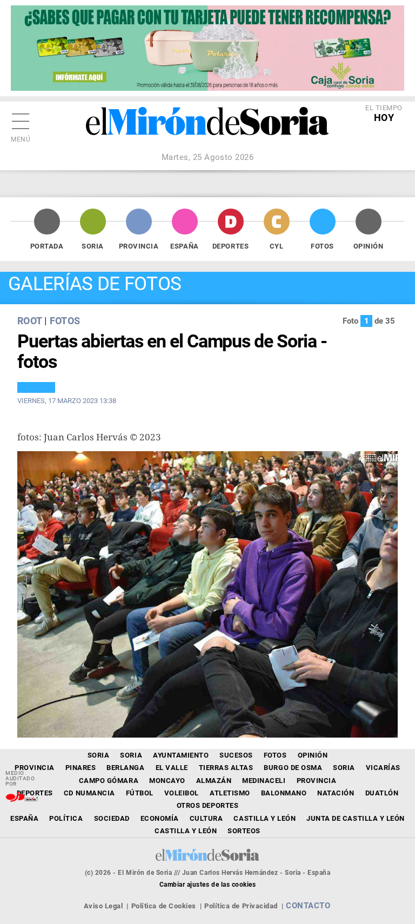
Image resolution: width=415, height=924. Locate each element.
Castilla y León (264, 818)
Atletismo (230, 793)
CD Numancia (89, 793)
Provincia (139, 246)
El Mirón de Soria (207, 128)
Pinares (80, 768)
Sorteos (243, 831)
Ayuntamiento (181, 755)
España (184, 246)
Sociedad (112, 818)
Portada (47, 246)
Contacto (308, 905)
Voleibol (181, 793)
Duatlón (382, 793)
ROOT (29, 320)
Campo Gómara (108, 780)
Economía (159, 818)
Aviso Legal (103, 906)
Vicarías (383, 768)
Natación (335, 793)
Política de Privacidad (240, 906)
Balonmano (284, 793)
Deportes (230, 246)
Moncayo (167, 780)
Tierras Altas (226, 768)
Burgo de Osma (293, 768)
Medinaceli (263, 780)
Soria (93, 246)
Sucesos (236, 755)
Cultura (206, 818)
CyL (277, 246)
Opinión (368, 246)
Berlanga (125, 768)
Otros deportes (207, 805)
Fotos (322, 246)
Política (66, 818)
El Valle (172, 768)
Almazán (214, 780)
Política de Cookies (163, 906)
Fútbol (139, 793)
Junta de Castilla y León (355, 818)
